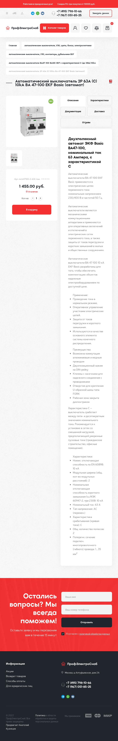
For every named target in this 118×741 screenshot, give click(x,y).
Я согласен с (88, 633)
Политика (40, 715)
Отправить (87, 622)
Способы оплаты (15, 681)
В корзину (31, 209)
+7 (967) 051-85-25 (69, 15)
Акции (10, 671)
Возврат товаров (16, 676)
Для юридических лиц (19, 685)
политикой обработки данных (94, 633)
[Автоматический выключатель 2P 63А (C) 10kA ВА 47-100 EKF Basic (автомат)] (32, 121)
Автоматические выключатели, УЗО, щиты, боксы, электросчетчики (57, 45)
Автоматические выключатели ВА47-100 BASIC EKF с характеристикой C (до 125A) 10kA (52, 63)
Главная (13, 45)
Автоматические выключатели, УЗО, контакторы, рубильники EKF (41, 54)
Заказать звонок (100, 13)
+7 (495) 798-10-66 (69, 11)
